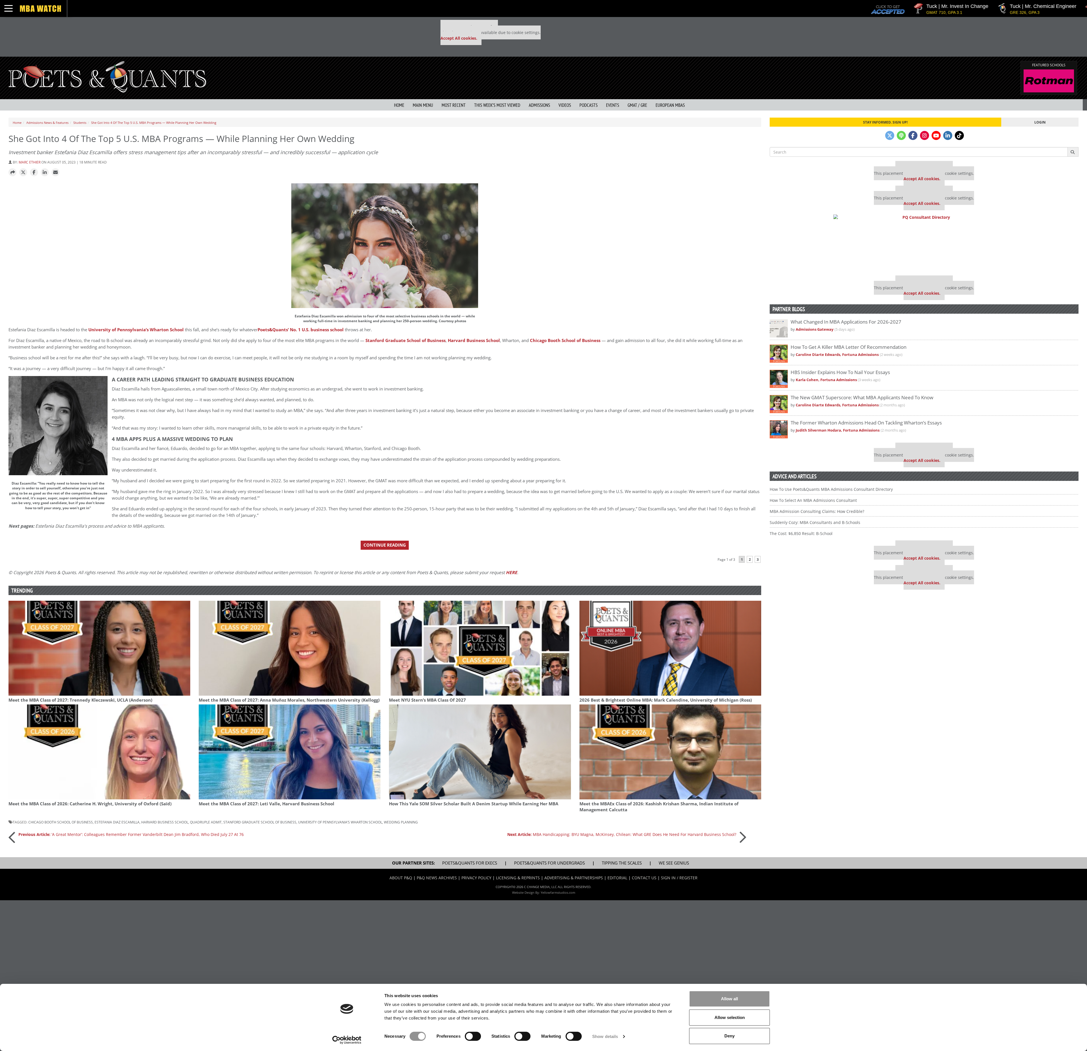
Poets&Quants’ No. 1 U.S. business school (301, 330)
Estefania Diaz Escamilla (117, 822)
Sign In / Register (679, 877)
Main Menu (423, 105)
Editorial (617, 877)
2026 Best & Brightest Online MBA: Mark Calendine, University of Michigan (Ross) (665, 700)
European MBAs (670, 105)
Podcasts (588, 105)
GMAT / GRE (637, 105)
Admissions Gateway (814, 329)
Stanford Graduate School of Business (405, 340)
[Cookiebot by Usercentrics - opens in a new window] (347, 1040)
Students (79, 122)
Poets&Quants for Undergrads (549, 863)
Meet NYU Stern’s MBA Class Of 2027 (427, 700)
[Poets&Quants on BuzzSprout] (901, 135)
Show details (605, 1036)
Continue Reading (384, 545)
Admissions (539, 105)
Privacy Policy (476, 877)
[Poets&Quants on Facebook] (912, 135)
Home (399, 105)
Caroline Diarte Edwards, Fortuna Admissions (837, 354)
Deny (729, 1035)
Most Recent (454, 105)
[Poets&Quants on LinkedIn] (947, 135)
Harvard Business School (474, 340)
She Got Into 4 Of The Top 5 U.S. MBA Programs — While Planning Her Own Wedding (153, 122)
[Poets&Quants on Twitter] (889, 135)
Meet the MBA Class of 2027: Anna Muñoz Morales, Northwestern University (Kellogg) (289, 700)
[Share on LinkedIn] (45, 172)
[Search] (1073, 152)
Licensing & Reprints (518, 877)
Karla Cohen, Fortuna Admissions (827, 379)
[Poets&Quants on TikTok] (959, 135)
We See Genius (674, 863)
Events (612, 105)
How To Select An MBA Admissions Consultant (813, 500)
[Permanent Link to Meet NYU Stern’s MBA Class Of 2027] (480, 648)
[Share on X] (23, 172)
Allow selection (729, 1017)
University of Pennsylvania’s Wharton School (136, 330)
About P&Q (401, 877)
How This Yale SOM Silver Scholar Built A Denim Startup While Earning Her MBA (473, 804)
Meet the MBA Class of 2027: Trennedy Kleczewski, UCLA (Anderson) (80, 700)
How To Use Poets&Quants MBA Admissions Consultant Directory (831, 489)
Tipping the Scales (622, 863)
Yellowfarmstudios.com (558, 892)
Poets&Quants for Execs (469, 863)
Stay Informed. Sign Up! (885, 122)
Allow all (729, 998)
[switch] (473, 1036)
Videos (565, 105)
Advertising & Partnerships (573, 877)
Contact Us (644, 877)
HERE (511, 573)
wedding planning (401, 822)
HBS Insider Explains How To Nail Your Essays (840, 372)
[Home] (107, 76)
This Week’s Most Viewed (497, 105)
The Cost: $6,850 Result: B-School (801, 533)
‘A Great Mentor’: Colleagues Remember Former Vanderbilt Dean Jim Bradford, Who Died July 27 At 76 (131, 834)
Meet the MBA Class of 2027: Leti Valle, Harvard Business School (266, 804)
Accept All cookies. (458, 38)
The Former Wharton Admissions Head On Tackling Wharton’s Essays (866, 422)
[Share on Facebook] (34, 172)
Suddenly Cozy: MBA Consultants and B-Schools (815, 522)
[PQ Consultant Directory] (924, 243)
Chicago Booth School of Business (565, 340)
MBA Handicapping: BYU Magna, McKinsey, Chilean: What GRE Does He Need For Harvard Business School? (621, 834)
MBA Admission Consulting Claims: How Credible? (817, 511)
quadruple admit (206, 822)
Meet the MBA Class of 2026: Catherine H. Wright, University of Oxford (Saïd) (90, 804)
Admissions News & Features (47, 122)
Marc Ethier (29, 162)
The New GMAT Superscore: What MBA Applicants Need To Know (862, 397)
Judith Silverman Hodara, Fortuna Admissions (838, 430)
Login (1040, 122)
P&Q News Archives (437, 877)
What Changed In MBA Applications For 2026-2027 (846, 322)
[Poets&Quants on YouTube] (936, 135)
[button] (12, 172)
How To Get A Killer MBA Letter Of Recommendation (848, 347)
